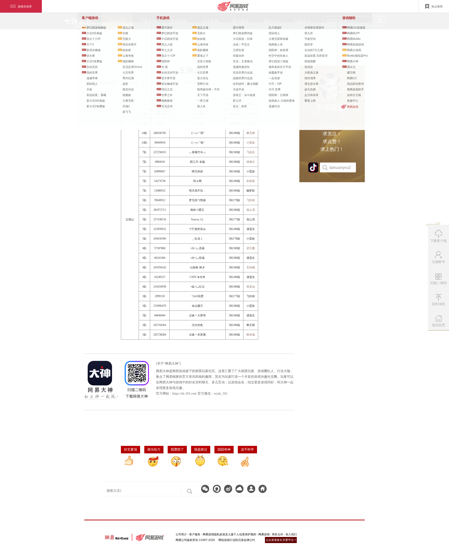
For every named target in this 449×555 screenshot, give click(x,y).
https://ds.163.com (184, 393)
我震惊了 (177, 449)
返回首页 (438, 325)
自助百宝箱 (354, 95)
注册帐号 (438, 262)
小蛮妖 (250, 142)
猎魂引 (250, 161)
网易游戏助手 (355, 89)
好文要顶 (130, 449)
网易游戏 (352, 106)
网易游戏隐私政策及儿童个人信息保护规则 (229, 534)
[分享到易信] (217, 489)
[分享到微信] (205, 489)
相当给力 (153, 449)
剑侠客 (250, 181)
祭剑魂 (250, 334)
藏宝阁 (351, 72)
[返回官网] (262, 489)
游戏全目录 (25, 6)
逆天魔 (250, 248)
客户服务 (194, 534)
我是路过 (200, 449)
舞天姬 (250, 133)
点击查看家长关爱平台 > (281, 540)
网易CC (352, 78)
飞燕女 (250, 152)
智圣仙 (250, 286)
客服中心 (352, 100)
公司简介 (181, 534)
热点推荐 (437, 6)
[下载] (239, 489)
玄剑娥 (250, 267)
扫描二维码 (439, 284)
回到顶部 (438, 304)
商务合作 (277, 534)
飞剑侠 (250, 200)
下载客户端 (438, 241)
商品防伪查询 (355, 83)
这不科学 (247, 449)
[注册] (251, 489)
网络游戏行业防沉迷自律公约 (236, 540)
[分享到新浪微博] (228, 489)
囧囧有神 (224, 449)
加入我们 (291, 534)
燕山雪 (250, 209)
